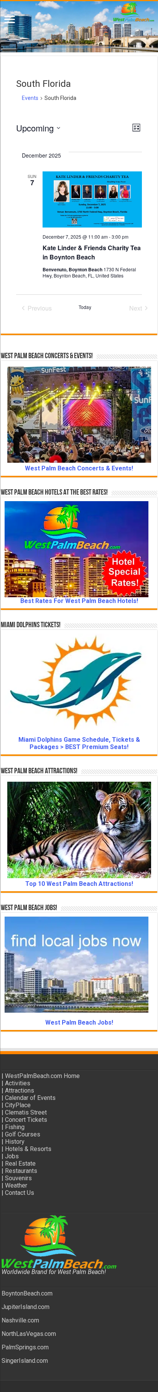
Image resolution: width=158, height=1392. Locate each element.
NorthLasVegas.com (29, 1333)
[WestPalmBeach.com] (79, 26)
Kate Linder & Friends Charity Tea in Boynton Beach (92, 252)
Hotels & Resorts (28, 1149)
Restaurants (21, 1170)
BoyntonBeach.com (27, 1293)
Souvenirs (18, 1178)
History (15, 1141)
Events (30, 98)
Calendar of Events (30, 1097)
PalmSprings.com (25, 1347)
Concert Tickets (26, 1119)
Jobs (12, 1156)
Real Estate (20, 1163)
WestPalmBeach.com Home (42, 1076)
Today (85, 307)
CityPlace (18, 1105)
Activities (17, 1083)
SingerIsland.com (25, 1360)
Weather (16, 1185)
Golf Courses (22, 1134)
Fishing (15, 1127)
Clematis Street (26, 1112)
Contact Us (19, 1192)
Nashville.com (20, 1320)
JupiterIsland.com (25, 1307)
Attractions (19, 1090)
